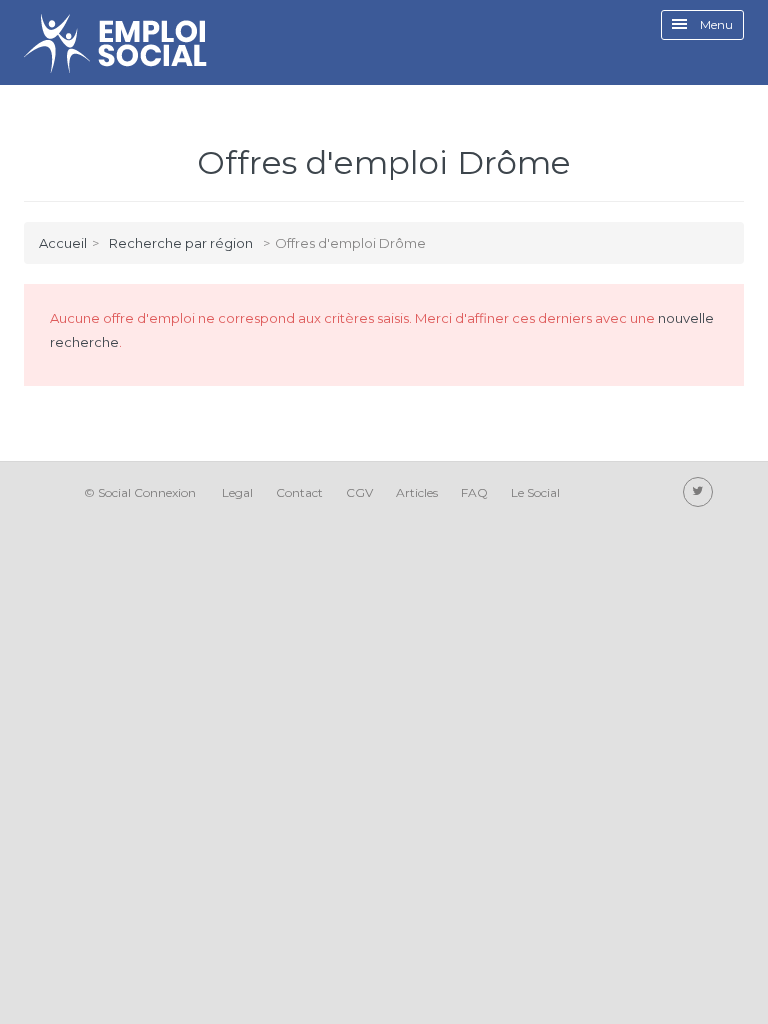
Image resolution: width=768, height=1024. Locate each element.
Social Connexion (147, 492)
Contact (299, 492)
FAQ (474, 492)
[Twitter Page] (698, 492)
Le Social (535, 492)
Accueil (63, 243)
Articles (417, 492)
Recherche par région (181, 243)
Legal (237, 492)
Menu (715, 24)
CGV (359, 492)
